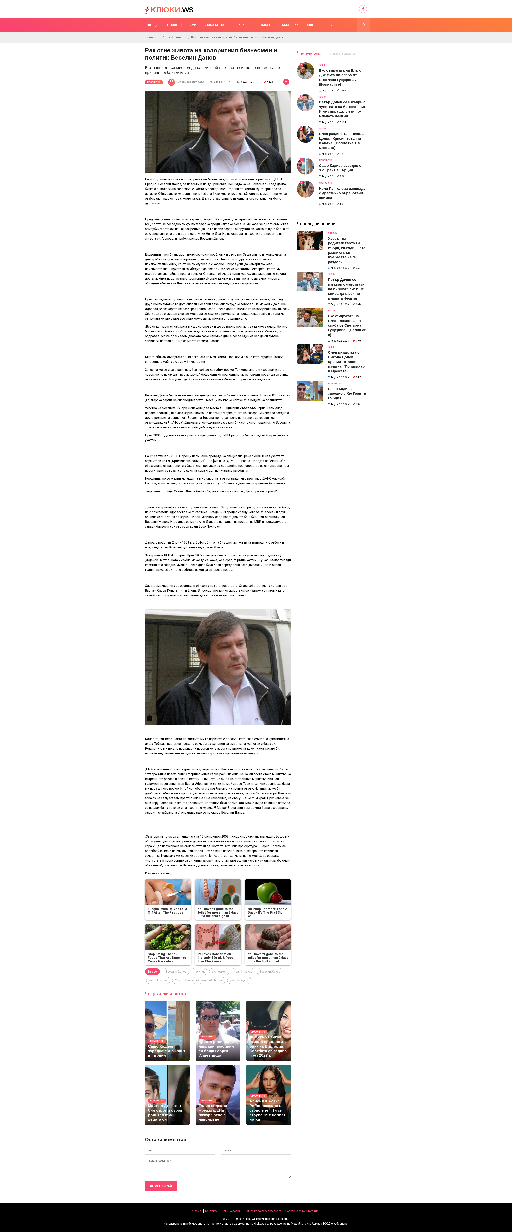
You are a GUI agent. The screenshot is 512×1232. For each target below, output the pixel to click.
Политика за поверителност (263, 1211)
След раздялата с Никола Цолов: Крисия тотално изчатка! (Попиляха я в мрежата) (347, 361)
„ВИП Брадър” (239, 980)
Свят (311, 25)
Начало (152, 37)
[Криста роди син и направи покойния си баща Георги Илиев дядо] (218, 1031)
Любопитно (214, 25)
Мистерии (290, 25)
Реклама (195, 1211)
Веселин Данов (176, 971)
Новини (239, 25)
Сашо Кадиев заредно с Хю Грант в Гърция (347, 393)
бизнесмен (219, 971)
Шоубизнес (264, 25)
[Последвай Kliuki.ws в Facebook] (363, 9)
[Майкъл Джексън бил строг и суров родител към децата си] (167, 1095)
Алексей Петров (212, 980)
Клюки (171, 25)
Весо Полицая (158, 980)
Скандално (325, 183)
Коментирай (161, 1186)
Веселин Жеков (270, 971)
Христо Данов (184, 980)
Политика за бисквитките (302, 1211)
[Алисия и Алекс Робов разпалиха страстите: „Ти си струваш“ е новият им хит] (268, 1095)
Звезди (152, 25)
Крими (191, 25)
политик (199, 971)
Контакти (211, 1211)
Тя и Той (332, 233)
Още (327, 25)
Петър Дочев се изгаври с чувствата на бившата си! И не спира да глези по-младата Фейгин (346, 289)
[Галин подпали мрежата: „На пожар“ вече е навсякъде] (218, 1095)
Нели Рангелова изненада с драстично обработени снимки (342, 193)
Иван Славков (243, 971)
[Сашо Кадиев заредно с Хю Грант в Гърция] (167, 1031)
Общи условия (231, 1211)
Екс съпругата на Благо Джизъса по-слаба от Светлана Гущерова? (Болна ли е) (347, 325)
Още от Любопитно (167, 994)
